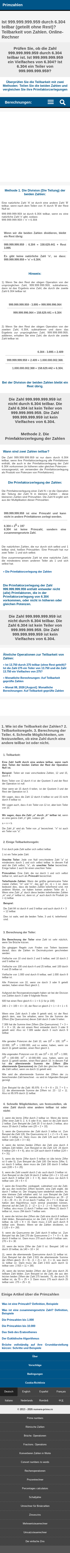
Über (35, 1356)
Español (43, 1391)
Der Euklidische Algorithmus (20, 1338)
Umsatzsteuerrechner (35, 1532)
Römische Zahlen (35, 1426)
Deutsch (8, 1391)
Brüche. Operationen (35, 1435)
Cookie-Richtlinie (35, 1382)
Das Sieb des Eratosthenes (19, 1332)
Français (61, 1391)
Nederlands (27, 1400)
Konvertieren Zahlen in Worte (35, 1453)
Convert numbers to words (35, 1462)
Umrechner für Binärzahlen (35, 1506)
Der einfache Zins (35, 1541)
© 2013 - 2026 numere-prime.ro (35, 1409)
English (26, 1391)
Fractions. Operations (35, 1444)
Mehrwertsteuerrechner (35, 1523)
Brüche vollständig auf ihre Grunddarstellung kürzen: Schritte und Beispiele (35, 1346)
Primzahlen (13, 5)
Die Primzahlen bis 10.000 (18, 1325)
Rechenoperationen (35, 1470)
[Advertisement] (35, 147)
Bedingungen (35, 1374)
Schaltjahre (35, 1497)
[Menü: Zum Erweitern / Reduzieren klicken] (52, 102)
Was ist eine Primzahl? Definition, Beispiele (30, 1303)
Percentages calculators (35, 1488)
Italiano (9, 1400)
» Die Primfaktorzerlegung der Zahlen (27, 571)
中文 (61, 1400)
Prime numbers (35, 1418)
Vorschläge (35, 1365)
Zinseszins (35, 1514)
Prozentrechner (35, 1479)
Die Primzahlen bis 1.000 (18, 1319)
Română (43, 1400)
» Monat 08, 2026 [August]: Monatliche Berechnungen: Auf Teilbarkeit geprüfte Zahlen (33, 689)
